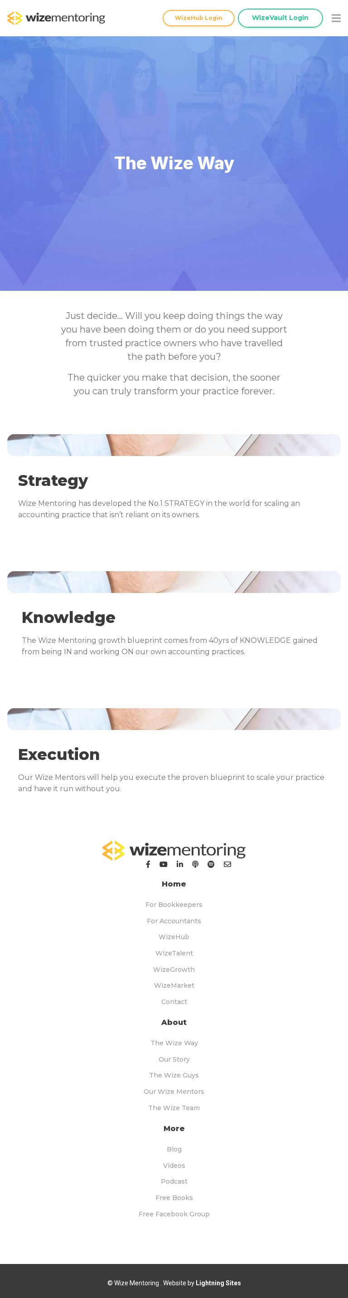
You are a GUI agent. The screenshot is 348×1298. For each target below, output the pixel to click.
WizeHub (174, 937)
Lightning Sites (218, 1283)
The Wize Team (174, 1108)
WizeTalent (174, 953)
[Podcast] (195, 864)
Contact (174, 1002)
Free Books (174, 1198)
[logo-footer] (174, 851)
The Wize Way (174, 1043)
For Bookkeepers (174, 905)
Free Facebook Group (174, 1214)
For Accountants (174, 921)
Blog (174, 1149)
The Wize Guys (174, 1075)
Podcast (174, 1181)
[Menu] (336, 18)
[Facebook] (148, 864)
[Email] (227, 864)
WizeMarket (174, 985)
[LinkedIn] (180, 864)
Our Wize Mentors (174, 1091)
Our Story (174, 1059)
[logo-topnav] (56, 18)
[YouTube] (164, 864)
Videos (174, 1165)
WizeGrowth (174, 969)
